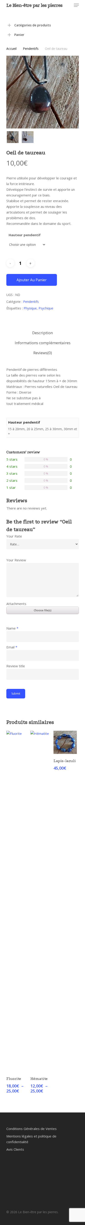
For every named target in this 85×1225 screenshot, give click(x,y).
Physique (30, 308)
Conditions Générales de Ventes (31, 1128)
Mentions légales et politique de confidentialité (31, 1139)
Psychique (46, 308)
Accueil (11, 48)
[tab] (42, 333)
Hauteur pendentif (25, 235)
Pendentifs (31, 48)
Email (11, 647)
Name (12, 628)
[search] (58, 5)
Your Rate (14, 536)
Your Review (16, 560)
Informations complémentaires (42, 342)
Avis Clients (15, 1149)
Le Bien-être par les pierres (34, 5)
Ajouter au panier (32, 279)
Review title (15, 666)
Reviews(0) (42, 352)
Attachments (16, 603)
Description (42, 332)
